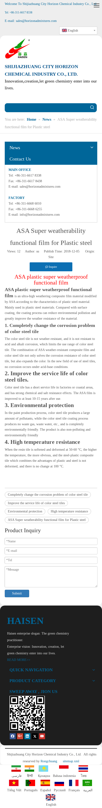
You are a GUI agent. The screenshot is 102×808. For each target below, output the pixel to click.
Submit (17, 593)
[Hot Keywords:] (92, 107)
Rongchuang (49, 761)
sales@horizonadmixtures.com (40, 186)
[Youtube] (42, 736)
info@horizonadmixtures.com (40, 214)
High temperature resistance (69, 511)
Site (51, 257)
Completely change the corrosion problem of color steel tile (48, 494)
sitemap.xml (71, 761)
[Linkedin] (27, 736)
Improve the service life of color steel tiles (36, 503)
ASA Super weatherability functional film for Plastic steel (47, 520)
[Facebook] (13, 736)
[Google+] (20, 736)
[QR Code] (27, 713)
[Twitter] (35, 736)
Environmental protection (25, 511)
